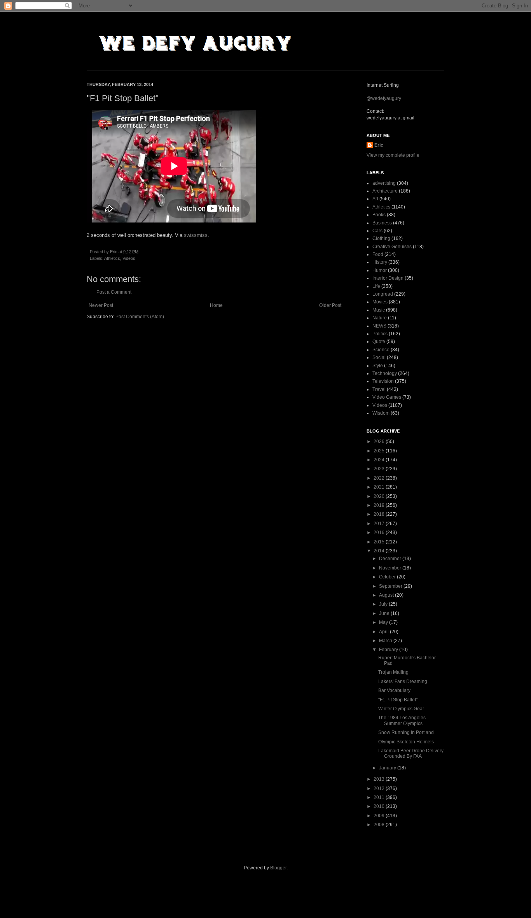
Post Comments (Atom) (139, 316)
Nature (379, 318)
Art (375, 198)
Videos (128, 258)
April (384, 631)
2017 (380, 523)
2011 (380, 797)
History (379, 262)
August (387, 595)
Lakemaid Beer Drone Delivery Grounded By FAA (411, 753)
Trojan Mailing (393, 672)
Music (378, 310)
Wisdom (381, 413)
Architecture (385, 191)
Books (379, 214)
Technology (384, 373)
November (390, 568)
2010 (380, 806)
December (390, 558)
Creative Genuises (392, 246)
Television (383, 381)
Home (216, 305)
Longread (382, 294)
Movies (380, 302)
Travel (379, 389)
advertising (384, 183)
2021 (380, 487)
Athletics (112, 258)
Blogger (278, 868)
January (388, 768)
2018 (380, 514)
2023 (380, 468)
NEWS (379, 326)
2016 (380, 532)
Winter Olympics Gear (401, 708)
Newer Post (101, 305)
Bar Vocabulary (394, 690)
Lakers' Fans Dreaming (402, 681)
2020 (380, 496)
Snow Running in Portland (406, 732)
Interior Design (387, 278)
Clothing (381, 238)
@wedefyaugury (384, 98)
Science (381, 349)
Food (377, 254)
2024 (380, 460)
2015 (380, 542)
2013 (380, 779)
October (388, 577)
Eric (378, 145)
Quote (378, 341)
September (391, 586)
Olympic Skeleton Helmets (406, 742)
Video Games (386, 397)
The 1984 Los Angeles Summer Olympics (402, 720)
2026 (380, 441)
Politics (380, 333)
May (384, 622)
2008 (380, 824)
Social (379, 357)
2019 (380, 505)
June (385, 613)
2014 (380, 551)
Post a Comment (113, 292)
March (386, 640)
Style (377, 365)
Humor (379, 270)
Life (376, 286)
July (384, 604)
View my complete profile (393, 155)
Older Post (330, 305)
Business (382, 223)
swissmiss (196, 235)
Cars (377, 230)
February (389, 649)
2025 (380, 451)
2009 (380, 815)
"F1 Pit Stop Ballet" (397, 700)
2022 (380, 478)
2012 (380, 788)
